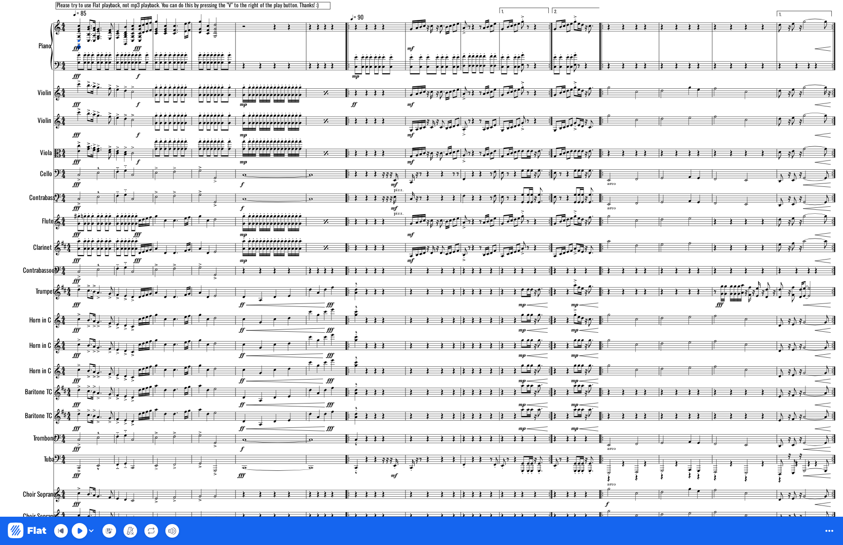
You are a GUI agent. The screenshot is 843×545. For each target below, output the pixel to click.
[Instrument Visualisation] (109, 531)
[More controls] (829, 531)
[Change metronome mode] (130, 531)
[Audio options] (91, 531)
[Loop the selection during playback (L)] (151, 531)
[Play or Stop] (79, 531)
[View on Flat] (27, 531)
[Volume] (172, 531)
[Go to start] (61, 531)
